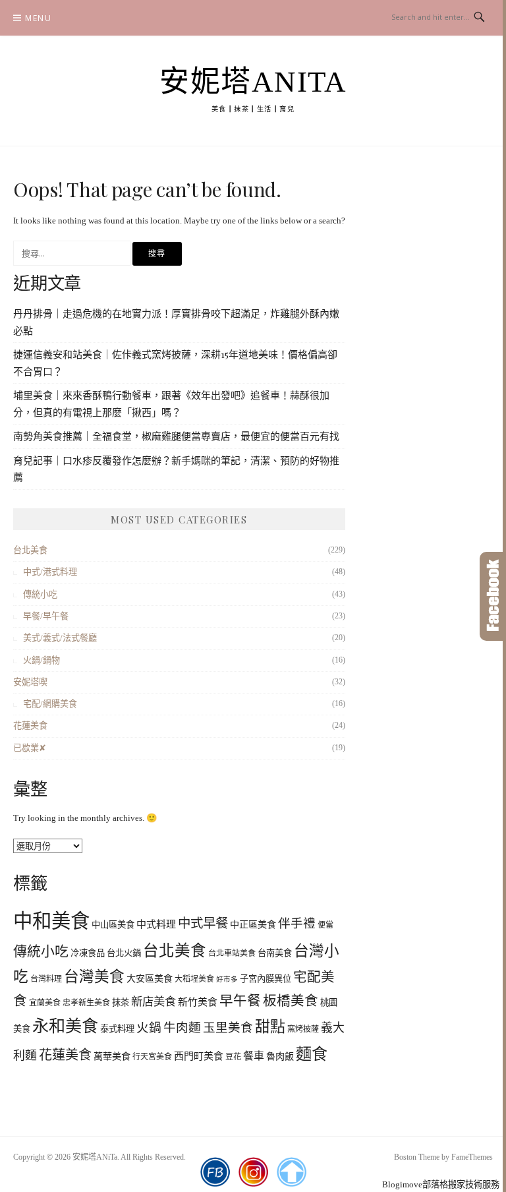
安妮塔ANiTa (253, 81)
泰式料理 (117, 1029)
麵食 (311, 1054)
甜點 (270, 1027)
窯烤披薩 (303, 1029)
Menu (38, 18)
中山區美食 (113, 925)
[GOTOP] (291, 1172)
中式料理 (156, 924)
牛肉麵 (182, 1027)
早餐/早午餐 (46, 616)
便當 (325, 925)
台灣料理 (46, 979)
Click (493, 596)
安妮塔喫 (30, 682)
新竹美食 (197, 1002)
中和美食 (51, 921)
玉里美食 (228, 1027)
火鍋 (148, 1027)
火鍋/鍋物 (41, 660)
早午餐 (240, 1001)
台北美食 (30, 550)
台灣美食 (94, 976)
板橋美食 (290, 1001)
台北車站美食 (232, 953)
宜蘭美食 (45, 1002)
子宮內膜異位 (265, 979)
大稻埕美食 (194, 979)
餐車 (253, 1055)
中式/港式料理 (50, 572)
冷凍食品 (87, 953)
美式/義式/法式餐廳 (60, 638)
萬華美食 (112, 1056)
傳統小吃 (40, 594)
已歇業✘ (29, 748)
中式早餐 (203, 923)
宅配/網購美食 (50, 704)
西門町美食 (198, 1056)
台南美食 (275, 953)
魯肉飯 (280, 1056)
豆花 (233, 1056)
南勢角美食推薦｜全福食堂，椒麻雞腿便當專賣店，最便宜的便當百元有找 (176, 435)
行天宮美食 (152, 1056)
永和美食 (65, 1026)
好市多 (227, 979)
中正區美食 (253, 924)
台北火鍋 (124, 953)
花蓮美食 (30, 725)
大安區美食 (149, 978)
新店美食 (153, 1002)
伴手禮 (297, 923)
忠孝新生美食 (86, 1002)
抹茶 (120, 1002)
